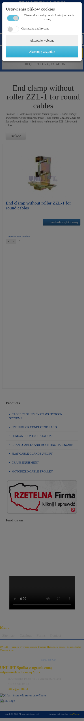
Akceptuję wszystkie (42, 51)
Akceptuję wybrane (42, 40)
